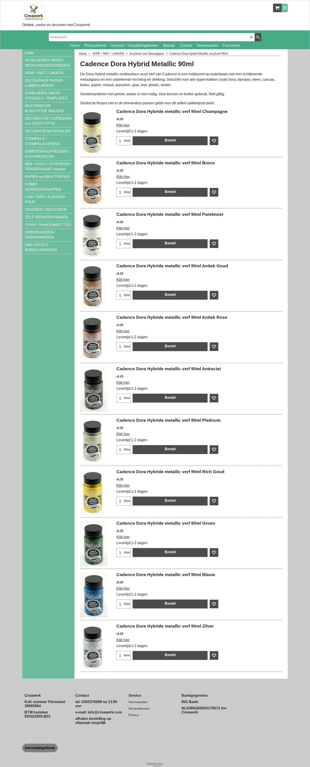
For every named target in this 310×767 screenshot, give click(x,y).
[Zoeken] (258, 37)
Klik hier (123, 125)
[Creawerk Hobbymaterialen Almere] (56, 13)
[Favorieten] (214, 140)
